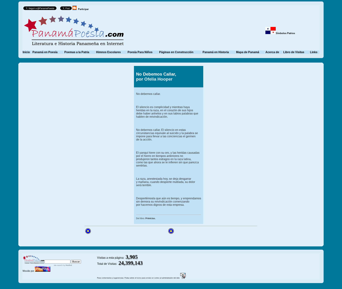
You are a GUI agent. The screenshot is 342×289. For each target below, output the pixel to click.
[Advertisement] (99, 119)
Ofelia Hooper (158, 79)
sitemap (59, 258)
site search (58, 265)
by (67, 265)
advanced (75, 258)
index (48, 258)
